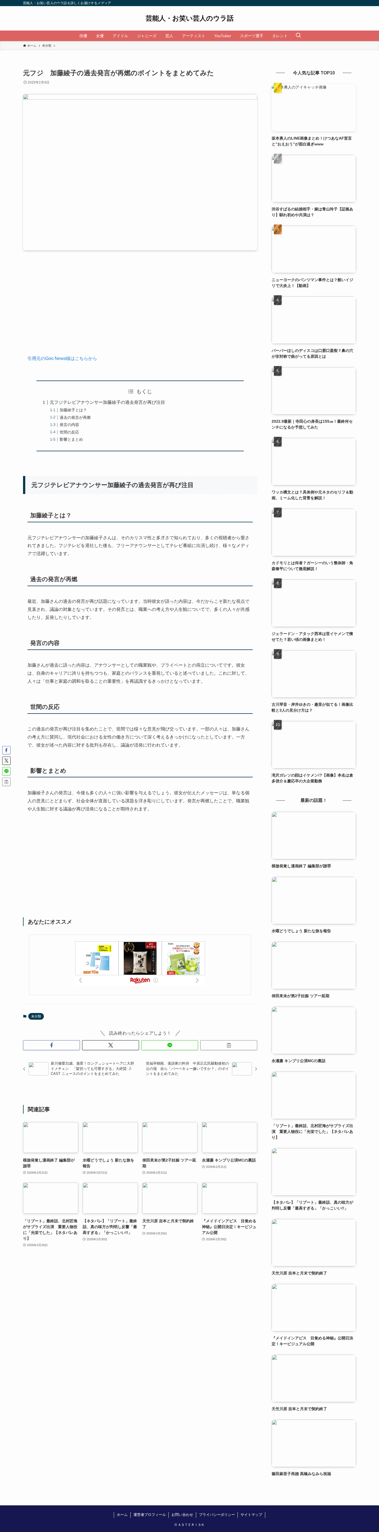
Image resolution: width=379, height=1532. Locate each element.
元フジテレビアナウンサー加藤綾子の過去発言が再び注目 (107, 402)
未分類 (36, 1016)
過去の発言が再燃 (75, 417)
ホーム (122, 1515)
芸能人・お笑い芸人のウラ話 (190, 18)
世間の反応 (69, 432)
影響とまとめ (71, 439)
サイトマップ (251, 1515)
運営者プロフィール (149, 1515)
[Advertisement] (140, 307)
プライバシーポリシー (217, 1515)
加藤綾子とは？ (73, 410)
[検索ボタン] (298, 36)
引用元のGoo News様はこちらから (62, 358)
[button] (51, 1045)
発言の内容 (69, 424)
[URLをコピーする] (228, 1045)
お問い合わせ (182, 1515)
